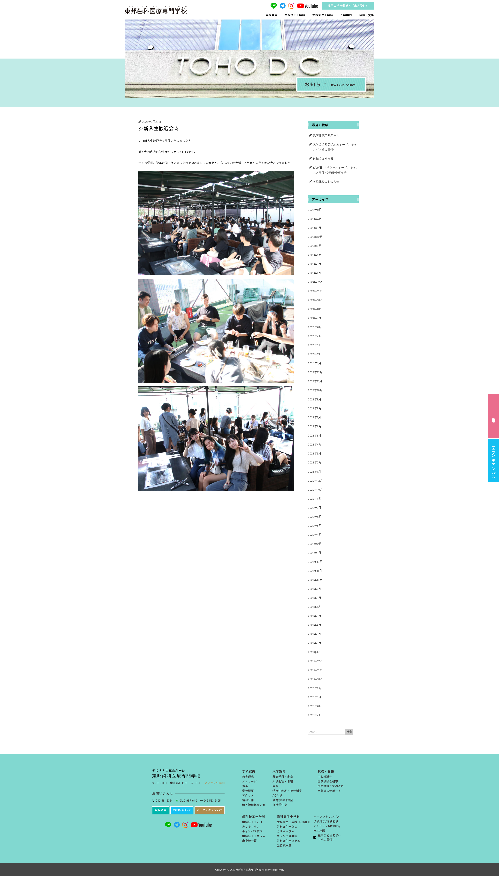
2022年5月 (314, 525)
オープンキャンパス (493, 460)
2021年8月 (314, 598)
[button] (160, 810)
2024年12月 (315, 282)
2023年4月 (314, 444)
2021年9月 (314, 589)
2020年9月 (314, 688)
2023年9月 (314, 399)
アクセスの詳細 (214, 783)
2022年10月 (315, 489)
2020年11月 (315, 670)
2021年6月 (314, 616)
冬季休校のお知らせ (326, 182)
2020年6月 (315, 706)
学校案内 (271, 15)
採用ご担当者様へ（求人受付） (348, 6)
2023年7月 (314, 417)
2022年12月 (315, 480)
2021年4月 (314, 625)
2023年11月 (315, 381)
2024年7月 (314, 318)
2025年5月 (314, 264)
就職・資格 (366, 15)
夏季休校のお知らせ (326, 135)
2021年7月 (314, 607)
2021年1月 (314, 652)
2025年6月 (314, 255)
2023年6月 (314, 426)
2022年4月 (315, 534)
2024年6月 (315, 327)
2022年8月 (315, 498)
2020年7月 (314, 697)
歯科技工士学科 (295, 15)
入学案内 (346, 15)
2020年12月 (315, 661)
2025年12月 (315, 237)
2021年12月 (315, 561)
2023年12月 (315, 372)
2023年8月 (314, 408)
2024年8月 (315, 309)
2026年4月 (315, 219)
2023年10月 (315, 390)
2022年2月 (315, 544)
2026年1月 (314, 228)
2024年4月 (315, 336)
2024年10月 (315, 300)
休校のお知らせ (323, 158)
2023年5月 (314, 435)
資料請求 (493, 415)
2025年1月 (314, 273)
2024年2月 (315, 354)
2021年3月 (314, 634)
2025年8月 (314, 246)
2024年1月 (314, 363)
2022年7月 (314, 507)
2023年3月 (314, 453)
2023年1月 (314, 471)
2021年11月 (315, 570)
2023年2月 (314, 462)
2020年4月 (315, 715)
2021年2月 (314, 643)
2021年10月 (315, 580)
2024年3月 (314, 345)
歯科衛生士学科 (322, 15)
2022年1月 (314, 553)
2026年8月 (315, 209)
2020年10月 (315, 679)
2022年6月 (315, 516)
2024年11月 (315, 291)
